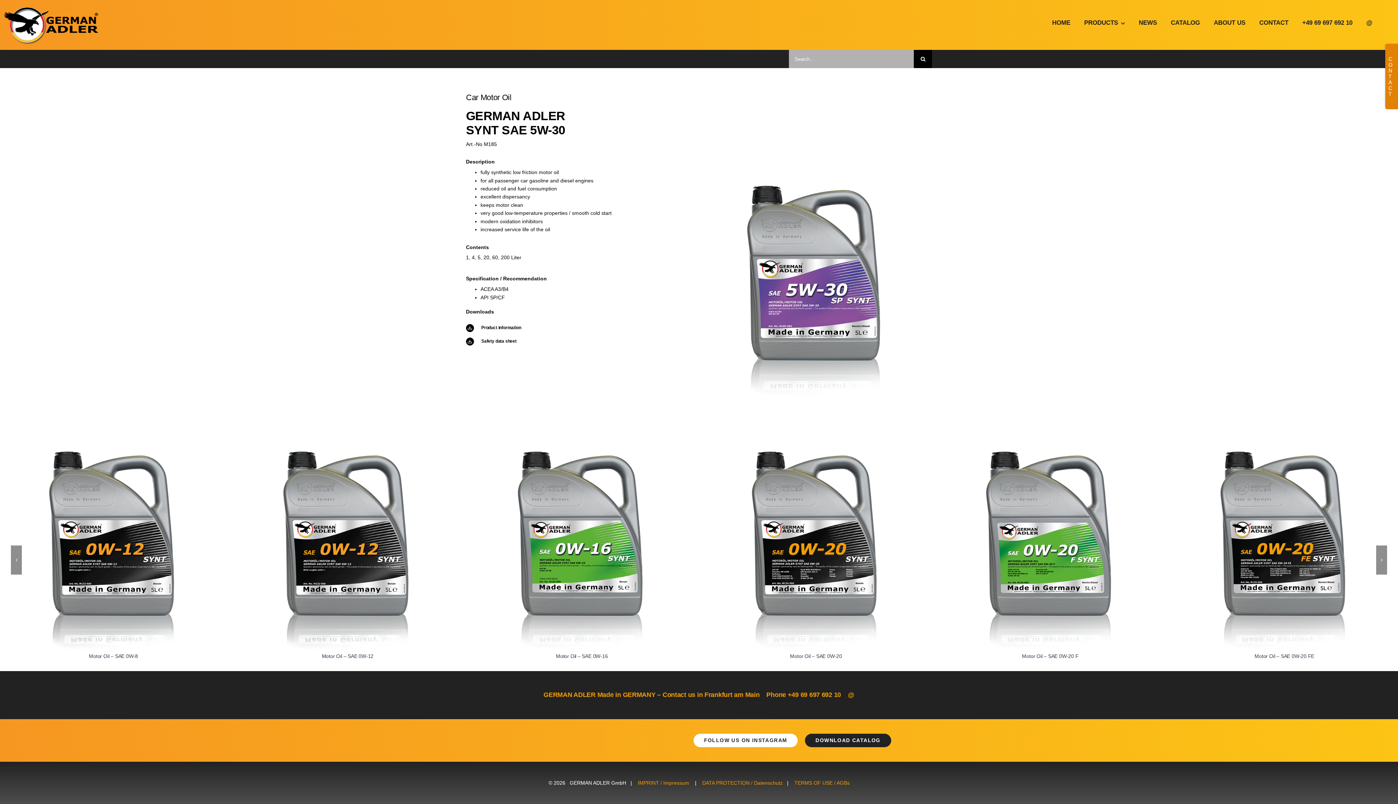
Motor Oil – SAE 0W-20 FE (1284, 656)
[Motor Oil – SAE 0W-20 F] (1050, 454)
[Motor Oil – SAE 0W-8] (113, 454)
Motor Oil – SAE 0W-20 (816, 656)
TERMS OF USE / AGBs (822, 783)
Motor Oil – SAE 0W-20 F (1050, 656)
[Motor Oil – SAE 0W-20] (816, 454)
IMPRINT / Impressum (663, 783)
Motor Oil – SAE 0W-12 (348, 656)
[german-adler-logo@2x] (52, 10)
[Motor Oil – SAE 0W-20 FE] (1284, 454)
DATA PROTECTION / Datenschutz (742, 783)
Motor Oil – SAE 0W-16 (582, 656)
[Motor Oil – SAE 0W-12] (347, 454)
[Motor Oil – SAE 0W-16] (581, 454)
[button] (16, 560)
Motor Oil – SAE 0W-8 (113, 656)
